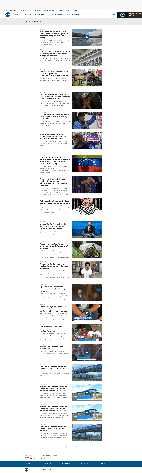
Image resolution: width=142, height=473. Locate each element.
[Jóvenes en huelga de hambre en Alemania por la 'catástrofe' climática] (87, 249)
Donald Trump (76, 10)
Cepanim (22, 10)
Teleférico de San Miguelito (64, 10)
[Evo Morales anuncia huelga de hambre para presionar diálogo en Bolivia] (87, 120)
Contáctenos (103, 463)
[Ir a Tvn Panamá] (7, 14)
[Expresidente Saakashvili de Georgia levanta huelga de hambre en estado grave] (87, 229)
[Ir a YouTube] (31, 458)
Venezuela (43, 10)
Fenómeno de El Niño (35, 10)
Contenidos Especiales (44, 14)
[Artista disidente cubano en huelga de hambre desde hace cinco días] (87, 269)
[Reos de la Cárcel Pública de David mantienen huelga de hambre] (87, 372)
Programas (60, 14)
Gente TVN (67, 14)
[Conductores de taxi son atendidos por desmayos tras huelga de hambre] (87, 332)
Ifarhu (26, 10)
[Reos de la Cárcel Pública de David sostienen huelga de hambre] (87, 432)
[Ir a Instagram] (28, 458)
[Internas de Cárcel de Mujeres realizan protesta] (87, 352)
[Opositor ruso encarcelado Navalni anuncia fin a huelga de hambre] (87, 292)
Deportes (27, 14)
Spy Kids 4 (131, 15)
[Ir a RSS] (35, 458)
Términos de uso (66, 463)
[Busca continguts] (114, 15)
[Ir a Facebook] (25, 458)
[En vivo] (130, 13)
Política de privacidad (49, 463)
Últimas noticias (5, 10)
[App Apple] (41, 458)
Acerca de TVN (84, 463)
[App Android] (44, 458)
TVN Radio (35, 14)
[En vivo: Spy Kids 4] (122, 15)
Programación (75, 14)
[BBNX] (26, 470)
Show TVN (22, 14)
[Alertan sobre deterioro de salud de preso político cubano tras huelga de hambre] (87, 57)
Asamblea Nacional (52, 10)
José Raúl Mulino (14, 10)
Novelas (54, 14)
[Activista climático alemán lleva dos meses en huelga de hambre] (87, 206)
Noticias (15, 14)
